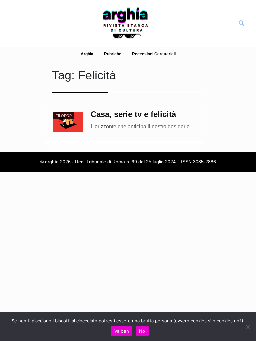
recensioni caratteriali (154, 54)
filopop (64, 116)
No (142, 331)
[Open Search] (241, 23)
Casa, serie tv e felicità (133, 114)
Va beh (121, 331)
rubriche (112, 54)
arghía (87, 54)
